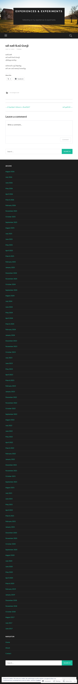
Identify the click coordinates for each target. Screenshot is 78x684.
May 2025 (9, 245)
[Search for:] (39, 151)
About (7, 648)
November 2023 (11, 346)
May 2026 (9, 188)
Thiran (19, 49)
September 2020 (11, 550)
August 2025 (9, 228)
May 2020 (9, 572)
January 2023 (10, 391)
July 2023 (8, 358)
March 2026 (9, 200)
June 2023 (9, 363)
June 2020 (9, 566)
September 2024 (11, 290)
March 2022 (9, 448)
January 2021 (10, 527)
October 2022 (10, 408)
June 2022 (9, 431)
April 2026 (9, 194)
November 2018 (11, 606)
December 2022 (11, 397)
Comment (65, 139)
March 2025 (9, 256)
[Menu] (6, 36)
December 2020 (11, 533)
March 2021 (9, 516)
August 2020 (9, 555)
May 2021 (9, 504)
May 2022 (9, 437)
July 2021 (8, 493)
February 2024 (10, 329)
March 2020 (9, 583)
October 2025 (10, 217)
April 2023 (9, 375)
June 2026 (9, 183)
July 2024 (8, 301)
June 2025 (9, 239)
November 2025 (11, 211)
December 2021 (11, 465)
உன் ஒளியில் (68, 107)
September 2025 (11, 222)
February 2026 (10, 205)
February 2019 (10, 589)
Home (7, 642)
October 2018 (10, 612)
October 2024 (10, 284)
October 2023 (10, 352)
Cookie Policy (39, 680)
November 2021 (11, 471)
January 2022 (10, 459)
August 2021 (9, 487)
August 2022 (9, 420)
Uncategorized (14, 92)
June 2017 (9, 628)
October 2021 (10, 476)
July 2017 (8, 623)
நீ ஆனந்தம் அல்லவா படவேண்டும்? (17, 107)
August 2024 (9, 296)
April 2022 (9, 442)
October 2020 (10, 544)
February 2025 (10, 262)
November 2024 (11, 279)
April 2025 (9, 250)
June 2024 (9, 307)
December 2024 (11, 273)
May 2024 (9, 312)
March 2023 (9, 380)
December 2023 (11, 341)
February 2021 (10, 521)
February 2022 (10, 454)
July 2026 (8, 177)
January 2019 (10, 595)
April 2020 (9, 578)
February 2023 (10, 386)
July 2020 (8, 561)
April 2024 (9, 318)
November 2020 (11, 538)
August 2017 (9, 617)
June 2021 (9, 499)
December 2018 (11, 600)
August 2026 (9, 171)
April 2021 (9, 510)
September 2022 (11, 414)
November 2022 (11, 403)
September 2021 (11, 482)
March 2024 (9, 324)
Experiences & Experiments (39, 11)
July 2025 (8, 233)
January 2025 (10, 267)
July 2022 (8, 425)
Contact (8, 653)
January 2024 (10, 335)
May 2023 (9, 369)
